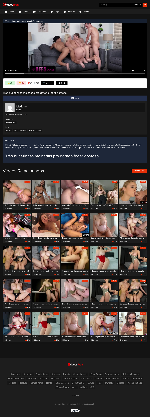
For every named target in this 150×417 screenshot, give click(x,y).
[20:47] (17, 257)
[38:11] (17, 323)
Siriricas (120, 383)
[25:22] (104, 225)
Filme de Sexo (10, 123)
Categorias (75, 396)
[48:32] (46, 323)
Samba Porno (37, 383)
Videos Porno (62, 387)
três (39, 130)
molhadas (32, 130)
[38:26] (46, 257)
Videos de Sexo (135, 383)
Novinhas (55, 378)
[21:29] (133, 192)
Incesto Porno (112, 378)
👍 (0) (10, 83)
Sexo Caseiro (78, 383)
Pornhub (43, 378)
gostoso (23, 130)
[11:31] (46, 192)
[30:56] (133, 323)
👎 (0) (21, 83)
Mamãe (99, 378)
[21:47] (75, 257)
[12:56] (104, 323)
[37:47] (133, 225)
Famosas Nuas (112, 374)
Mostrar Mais (139, 171)
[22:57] (133, 290)
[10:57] (75, 323)
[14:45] (104, 290)
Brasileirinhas (42, 374)
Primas (125, 378)
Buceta (66, 374)
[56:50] (17, 225)
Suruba (91, 383)
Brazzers (56, 374)
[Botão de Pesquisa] (145, 5)
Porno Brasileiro (70, 378)
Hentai (49, 383)
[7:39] (104, 192)
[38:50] (46, 290)
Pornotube (137, 378)
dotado (8, 130)
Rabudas (12, 383)
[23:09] (133, 257)
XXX (92, 387)
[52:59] (17, 192)
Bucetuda (28, 374)
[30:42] (104, 257)
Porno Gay (31, 378)
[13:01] (17, 290)
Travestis (109, 383)
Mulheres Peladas (130, 374)
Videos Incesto (80, 374)
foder (15, 130)
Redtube (23, 383)
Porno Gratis (86, 378)
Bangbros (15, 374)
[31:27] (75, 290)
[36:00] (75, 192)
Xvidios (83, 387)
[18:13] (46, 225)
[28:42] (75, 225)
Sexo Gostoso (62, 383)
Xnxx (74, 387)
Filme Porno (95, 374)
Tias (99, 383)
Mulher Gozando (16, 378)
